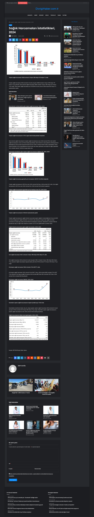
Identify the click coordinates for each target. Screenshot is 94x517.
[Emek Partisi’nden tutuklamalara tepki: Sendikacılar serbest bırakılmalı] (67, 65)
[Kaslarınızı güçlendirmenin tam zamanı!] (50, 410)
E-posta (11, 468)
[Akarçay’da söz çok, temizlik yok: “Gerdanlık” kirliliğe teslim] (67, 28)
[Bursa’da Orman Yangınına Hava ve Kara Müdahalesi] (67, 50)
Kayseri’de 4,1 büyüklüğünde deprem (78, 93)
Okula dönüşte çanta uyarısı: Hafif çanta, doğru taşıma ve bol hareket (25, 97)
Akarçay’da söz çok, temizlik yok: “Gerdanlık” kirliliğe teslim (79, 28)
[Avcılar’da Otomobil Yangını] (67, 145)
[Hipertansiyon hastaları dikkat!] (16, 410)
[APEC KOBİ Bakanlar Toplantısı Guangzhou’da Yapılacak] (67, 110)
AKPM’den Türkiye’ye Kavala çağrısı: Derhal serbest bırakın (73, 72)
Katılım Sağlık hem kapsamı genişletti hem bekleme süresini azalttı (33, 432)
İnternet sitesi (38, 468)
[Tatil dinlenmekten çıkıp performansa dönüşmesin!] (38, 97)
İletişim (64, 15)
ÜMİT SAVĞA (14, 36)
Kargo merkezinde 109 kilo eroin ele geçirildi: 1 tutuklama (78, 100)
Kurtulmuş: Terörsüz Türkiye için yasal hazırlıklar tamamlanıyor (79, 35)
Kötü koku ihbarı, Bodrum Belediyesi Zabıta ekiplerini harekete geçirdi (43, 2)
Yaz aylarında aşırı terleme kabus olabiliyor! (15, 431)
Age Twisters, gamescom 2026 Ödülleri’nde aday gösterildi (71, 82)
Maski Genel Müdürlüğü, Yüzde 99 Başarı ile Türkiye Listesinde (32, 408)
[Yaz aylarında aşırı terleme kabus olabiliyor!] (16, 425)
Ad (10, 463)
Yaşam (59, 15)
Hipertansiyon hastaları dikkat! (15, 416)
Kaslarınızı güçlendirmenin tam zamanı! (50, 416)
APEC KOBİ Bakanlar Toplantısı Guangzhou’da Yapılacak (77, 111)
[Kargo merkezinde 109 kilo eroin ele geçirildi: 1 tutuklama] (67, 100)
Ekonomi (41, 15)
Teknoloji (53, 15)
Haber (35, 15)
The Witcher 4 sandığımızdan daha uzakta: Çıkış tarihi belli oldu (78, 138)
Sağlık (47, 15)
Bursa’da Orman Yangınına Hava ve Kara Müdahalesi (78, 49)
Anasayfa (30, 15)
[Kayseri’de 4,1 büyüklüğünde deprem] (67, 94)
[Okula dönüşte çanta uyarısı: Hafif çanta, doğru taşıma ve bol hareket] (13, 97)
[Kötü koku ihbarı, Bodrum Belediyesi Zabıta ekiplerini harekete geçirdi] (67, 42)
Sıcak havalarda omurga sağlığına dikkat (49, 431)
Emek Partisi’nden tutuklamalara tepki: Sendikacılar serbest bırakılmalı (78, 66)
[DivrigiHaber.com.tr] (47, 8)
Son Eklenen (74, 21)
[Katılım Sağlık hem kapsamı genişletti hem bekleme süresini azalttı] (33, 425)
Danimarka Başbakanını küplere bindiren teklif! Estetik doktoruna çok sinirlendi (74, 117)
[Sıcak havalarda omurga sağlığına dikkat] (50, 425)
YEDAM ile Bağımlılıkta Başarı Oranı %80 (74, 60)
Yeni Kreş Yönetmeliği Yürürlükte (72, 105)
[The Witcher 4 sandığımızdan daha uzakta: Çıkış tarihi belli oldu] (67, 137)
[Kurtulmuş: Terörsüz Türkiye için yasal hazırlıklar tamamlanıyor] (67, 35)
